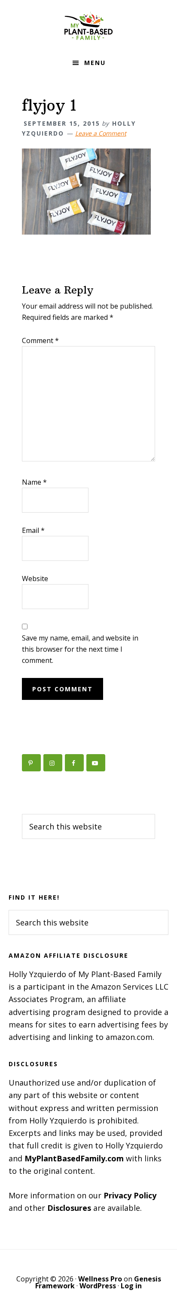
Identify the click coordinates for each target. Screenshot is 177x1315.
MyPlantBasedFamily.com (74, 1158)
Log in (131, 1285)
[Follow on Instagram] (52, 762)
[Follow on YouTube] (95, 762)
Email (33, 530)
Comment (40, 340)
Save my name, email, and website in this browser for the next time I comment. (80, 649)
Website (35, 578)
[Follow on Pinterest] (31, 762)
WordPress (97, 1285)
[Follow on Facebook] (74, 762)
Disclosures (69, 1208)
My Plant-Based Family (88, 26)
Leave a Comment (100, 133)
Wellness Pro (100, 1279)
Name (34, 482)
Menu (95, 63)
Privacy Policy (130, 1195)
